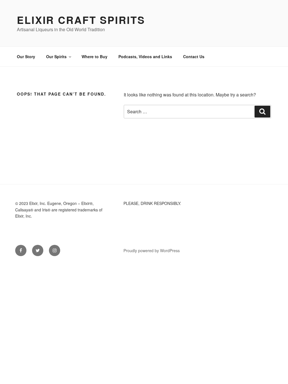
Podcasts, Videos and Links (145, 56)
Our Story (26, 56)
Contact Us (193, 56)
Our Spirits (56, 56)
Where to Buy (94, 56)
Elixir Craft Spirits (81, 19)
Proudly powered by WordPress (151, 250)
